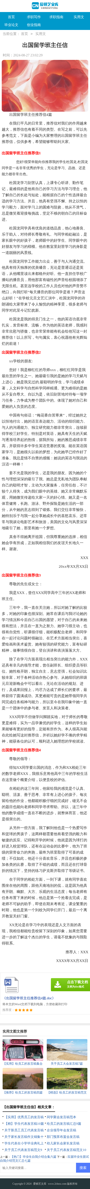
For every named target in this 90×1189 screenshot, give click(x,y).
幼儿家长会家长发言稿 (63, 1143)
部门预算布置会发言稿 (63, 1137)
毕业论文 (11, 25)
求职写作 (34, 17)
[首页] (45, 5)
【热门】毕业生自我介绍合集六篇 (33, 1156)
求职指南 (56, 17)
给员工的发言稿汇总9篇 (64, 1123)
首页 (11, 17)
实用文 (79, 17)
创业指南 (34, 25)
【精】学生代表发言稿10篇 (24, 1123)
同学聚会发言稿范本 (61, 1117)
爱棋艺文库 (39, 1183)
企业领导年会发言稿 (61, 1130)
